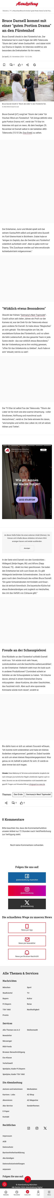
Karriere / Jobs (9, 1095)
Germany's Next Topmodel (33, 315)
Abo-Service (8, 1106)
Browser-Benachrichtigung (14, 1052)
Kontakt (6, 1117)
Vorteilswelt (8, 1063)
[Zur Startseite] (27, 6)
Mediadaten (32, 1089)
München (6, 987)
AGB (4, 1141)
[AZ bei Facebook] (28, 1128)
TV (10, 10)
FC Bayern (7, 1004)
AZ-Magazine (32, 1100)
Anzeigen (27, 548)
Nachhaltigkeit (33, 1010)
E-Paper (6, 1111)
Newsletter (7, 1035)
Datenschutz (8, 1147)
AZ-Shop (30, 1095)
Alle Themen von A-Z (11, 1030)
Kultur (29, 998)
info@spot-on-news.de (37, 784)
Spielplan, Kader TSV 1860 (14, 1074)
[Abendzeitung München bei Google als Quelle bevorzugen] (34, 64)
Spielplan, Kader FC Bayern (14, 1069)
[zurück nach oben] (27, 1180)
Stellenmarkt (32, 1030)
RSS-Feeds (7, 1046)
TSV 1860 (7, 1010)
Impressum (7, 1136)
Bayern (6, 998)
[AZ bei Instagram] (37, 1128)
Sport (29, 987)
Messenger (7, 1041)
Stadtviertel (7, 993)
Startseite (5, 10)
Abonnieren (7, 1100)
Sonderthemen (33, 1106)
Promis (6, 1015)
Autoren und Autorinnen (13, 1089)
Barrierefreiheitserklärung (14, 1153)
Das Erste (27, 133)
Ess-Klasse (7, 1058)
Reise (29, 1004)
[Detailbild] (49, 73)
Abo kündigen (8, 1158)
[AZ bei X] (45, 1128)
